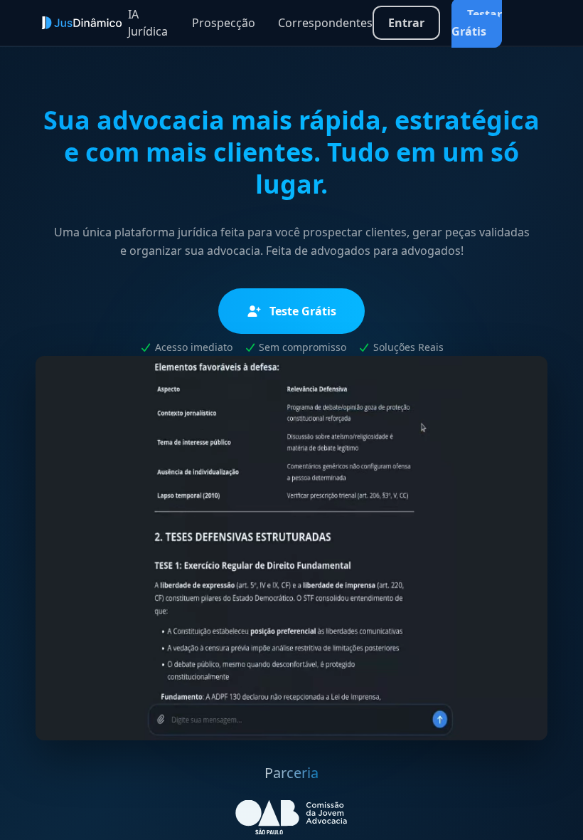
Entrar (406, 23)
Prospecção (223, 23)
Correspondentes (325, 23)
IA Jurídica (148, 22)
